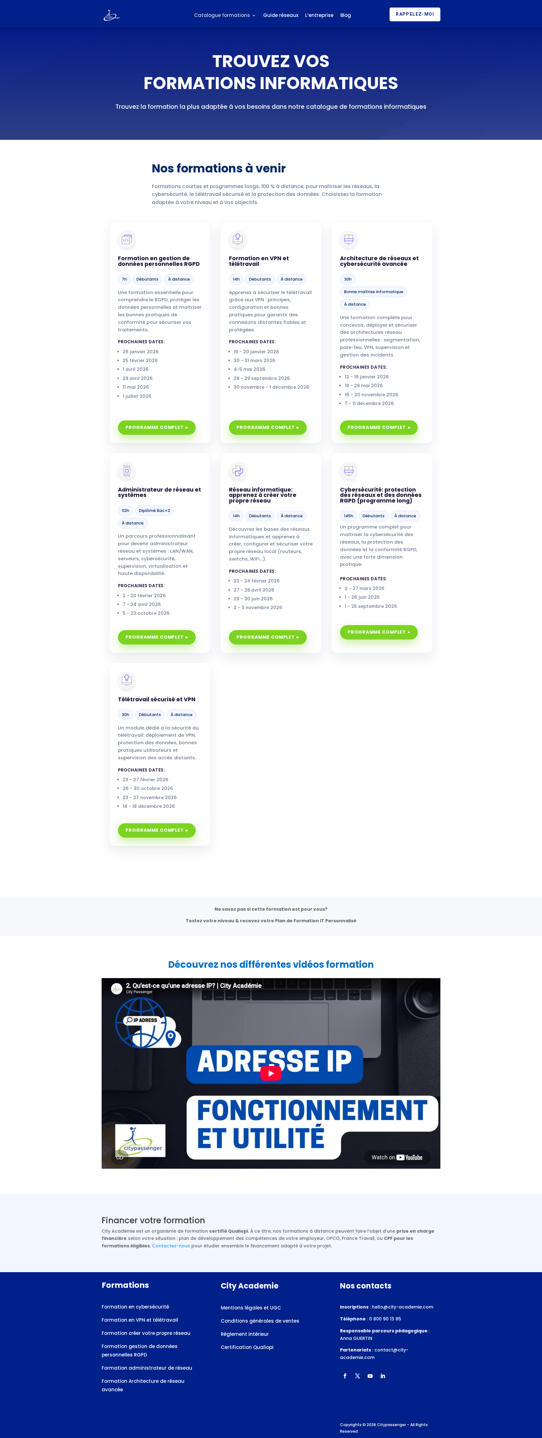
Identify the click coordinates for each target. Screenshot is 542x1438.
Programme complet (154, 427)
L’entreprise (319, 15)
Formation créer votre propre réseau (146, 1333)
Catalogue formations (222, 15)
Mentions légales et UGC (251, 1307)
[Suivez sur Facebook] (345, 1376)
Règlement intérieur (245, 1334)
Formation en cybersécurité (135, 1307)
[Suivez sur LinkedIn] (383, 1376)
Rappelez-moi (415, 14)
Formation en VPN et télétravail (140, 1320)
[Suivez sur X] (358, 1376)
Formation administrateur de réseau (147, 1368)
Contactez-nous (171, 1246)
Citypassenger (391, 1424)
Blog (345, 15)
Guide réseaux (280, 15)
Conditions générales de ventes (260, 1321)
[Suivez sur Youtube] (370, 1376)
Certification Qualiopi (248, 1347)
